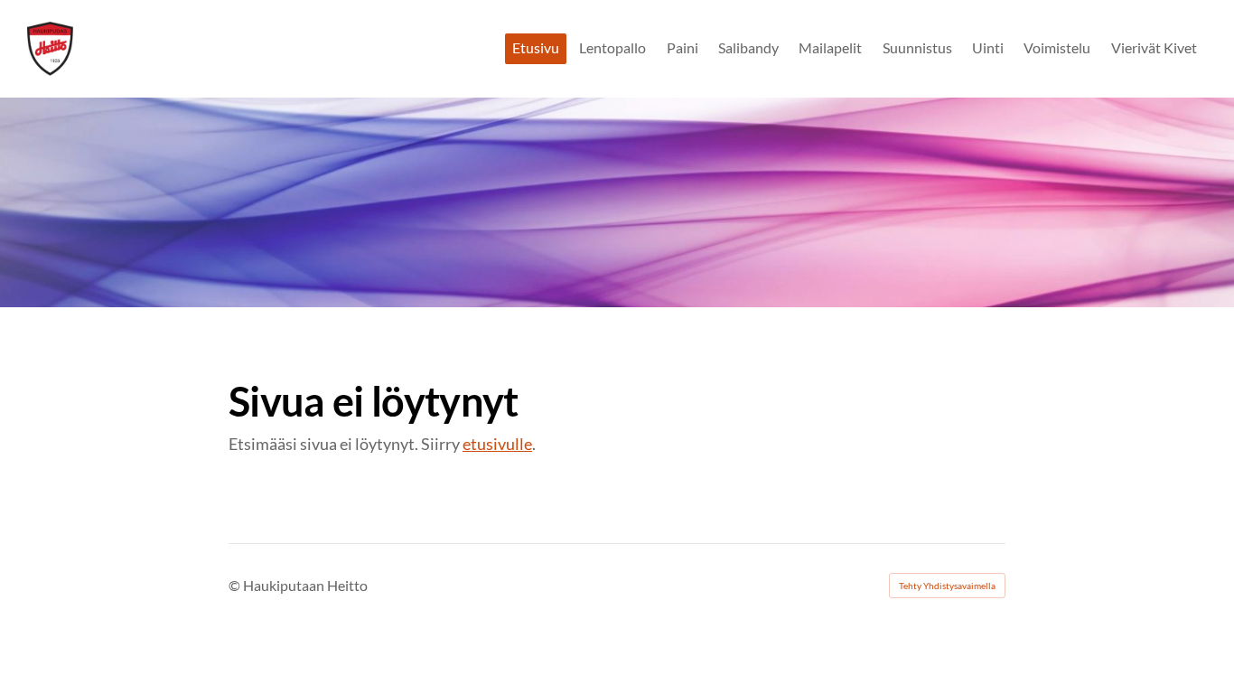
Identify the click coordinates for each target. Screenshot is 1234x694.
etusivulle (497, 444)
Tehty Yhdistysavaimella (947, 585)
